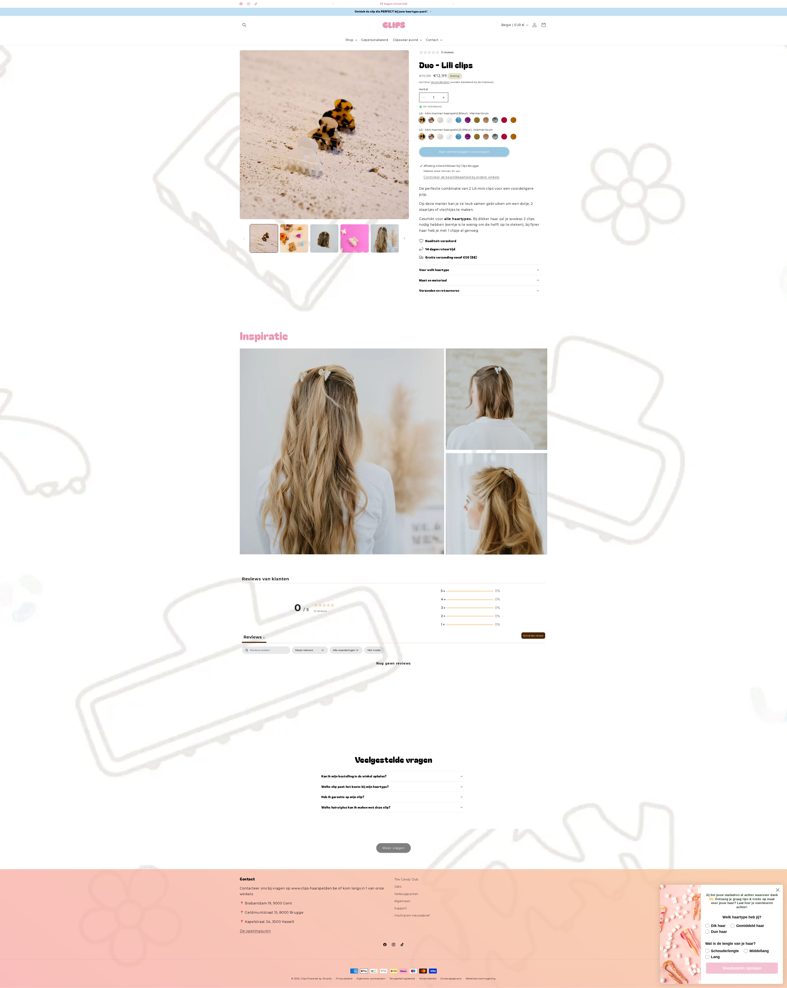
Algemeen (402, 901)
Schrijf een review (533, 635)
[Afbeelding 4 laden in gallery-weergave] (354, 238)
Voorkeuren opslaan (741, 968)
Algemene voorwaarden (370, 978)
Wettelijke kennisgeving (481, 978)
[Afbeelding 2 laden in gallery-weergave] (294, 238)
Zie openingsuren (255, 931)
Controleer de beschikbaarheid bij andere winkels (461, 177)
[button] (244, 24)
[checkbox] (374, 650)
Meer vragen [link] (393, 848)
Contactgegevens (451, 978)
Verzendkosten (440, 82)
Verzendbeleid (428, 978)
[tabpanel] (393, 677)
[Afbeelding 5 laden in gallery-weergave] (385, 238)
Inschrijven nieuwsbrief (412, 915)
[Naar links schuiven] (244, 238)
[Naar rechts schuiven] (404, 238)
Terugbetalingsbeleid (402, 978)
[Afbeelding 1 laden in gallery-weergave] (264, 238)
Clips (304, 978)
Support (400, 908)
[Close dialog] (777, 890)
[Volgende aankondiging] (453, 4)
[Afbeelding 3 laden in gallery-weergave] (324, 238)
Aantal (423, 89)
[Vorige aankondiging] (333, 4)
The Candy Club (406, 879)
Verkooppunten (406, 894)
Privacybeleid (344, 978)
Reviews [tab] (254, 637)
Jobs (397, 887)
